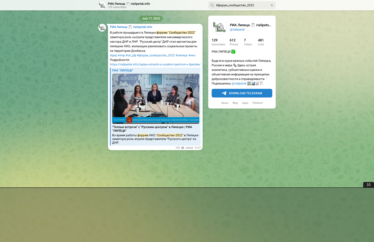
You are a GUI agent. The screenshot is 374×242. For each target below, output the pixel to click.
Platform (258, 102)
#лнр (121, 55)
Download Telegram (245, 93)
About (224, 102)
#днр (113, 55)
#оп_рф (131, 55)
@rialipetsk (237, 29)
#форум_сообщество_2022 (156, 55)
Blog (235, 102)
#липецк (182, 55)
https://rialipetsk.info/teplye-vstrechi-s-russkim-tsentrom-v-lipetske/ (155, 64)
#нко (191, 55)
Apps (245, 102)
